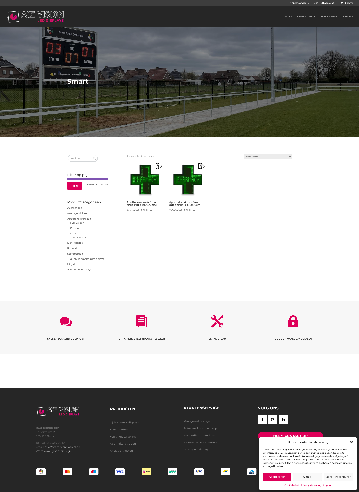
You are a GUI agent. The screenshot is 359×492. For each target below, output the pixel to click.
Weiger (307, 477)
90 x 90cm (79, 237)
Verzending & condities (199, 435)
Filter (75, 186)
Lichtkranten (75, 242)
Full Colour (77, 222)
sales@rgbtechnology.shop (62, 447)
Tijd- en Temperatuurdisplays (85, 258)
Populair (72, 248)
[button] (351, 442)
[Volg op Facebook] (262, 419)
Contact (347, 16)
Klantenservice (298, 3)
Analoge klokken (77, 213)
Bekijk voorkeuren (338, 477)
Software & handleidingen (202, 428)
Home (288, 16)
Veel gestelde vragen (198, 421)
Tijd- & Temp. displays (124, 422)
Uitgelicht (73, 264)
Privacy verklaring (196, 449)
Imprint (327, 485)
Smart (74, 233)
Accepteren (277, 477)
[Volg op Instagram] (272, 419)
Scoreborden (75, 253)
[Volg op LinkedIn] (283, 419)
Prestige (75, 227)
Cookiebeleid (291, 485)
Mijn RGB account (323, 3)
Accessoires (74, 207)
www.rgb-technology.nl (59, 451)
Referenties (328, 16)
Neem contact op (290, 436)
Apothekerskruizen (79, 218)
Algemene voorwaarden (200, 442)
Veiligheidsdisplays (79, 269)
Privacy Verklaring (311, 485)
